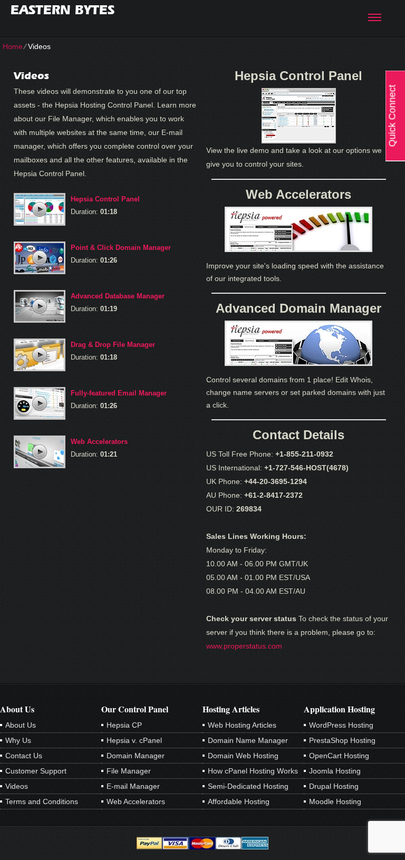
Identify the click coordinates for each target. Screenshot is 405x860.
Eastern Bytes (62, 10)
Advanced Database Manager (118, 296)
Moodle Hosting (335, 801)
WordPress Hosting (341, 725)
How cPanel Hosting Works (253, 771)
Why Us (18, 740)
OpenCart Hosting (339, 755)
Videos (16, 786)
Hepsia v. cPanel (134, 740)
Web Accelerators (99, 442)
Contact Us (23, 755)
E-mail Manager (133, 786)
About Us (20, 725)
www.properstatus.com (244, 646)
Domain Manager (136, 755)
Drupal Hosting (334, 786)
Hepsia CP (124, 725)
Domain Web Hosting (243, 755)
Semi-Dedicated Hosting (248, 786)
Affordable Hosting (238, 801)
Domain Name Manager (248, 740)
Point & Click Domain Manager (121, 248)
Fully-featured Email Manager (119, 393)
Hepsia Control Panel (105, 199)
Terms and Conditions (41, 801)
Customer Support (35, 771)
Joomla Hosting (335, 771)
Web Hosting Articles (242, 725)
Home (13, 46)
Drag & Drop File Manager (113, 345)
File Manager (129, 771)
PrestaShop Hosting (342, 740)
